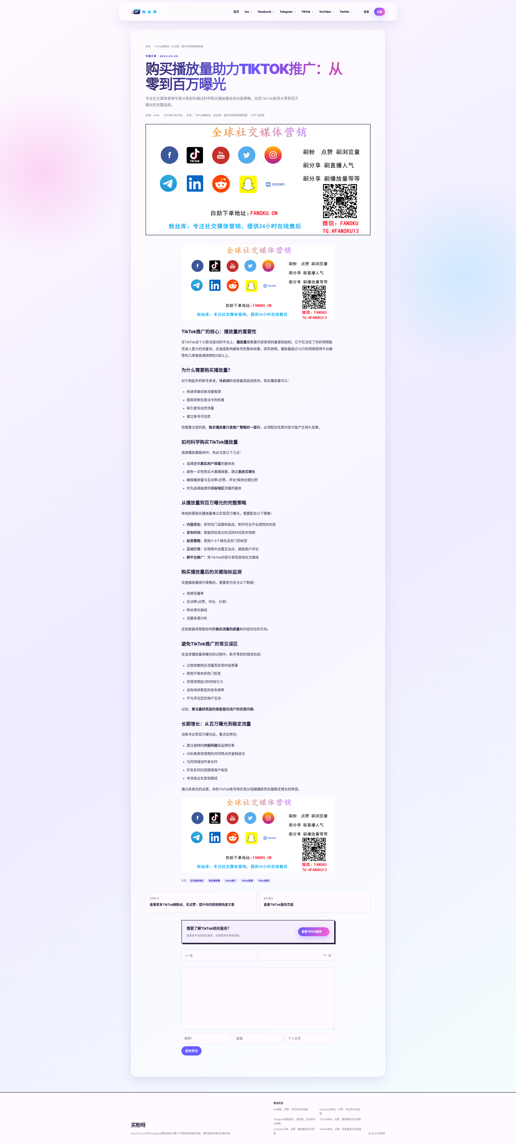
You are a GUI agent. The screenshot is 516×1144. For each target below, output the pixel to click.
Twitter (345, 11)
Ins (247, 11)
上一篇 (189, 955)
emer (156, 115)
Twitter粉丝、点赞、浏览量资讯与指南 (340, 1129)
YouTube (325, 11)
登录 (366, 11)
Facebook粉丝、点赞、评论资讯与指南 (339, 1111)
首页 (236, 11)
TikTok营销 (247, 880)
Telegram (286, 11)
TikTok (305, 11)
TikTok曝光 (263, 880)
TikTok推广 (230, 880)
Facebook (264, 11)
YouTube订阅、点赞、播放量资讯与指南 (294, 1131)
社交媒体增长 (197, 880)
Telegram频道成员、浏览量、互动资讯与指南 (294, 1121)
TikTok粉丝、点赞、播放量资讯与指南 (340, 1119)
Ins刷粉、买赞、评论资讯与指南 (291, 1109)
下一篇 (327, 955)
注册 (379, 11)
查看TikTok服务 (314, 931)
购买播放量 (214, 880)
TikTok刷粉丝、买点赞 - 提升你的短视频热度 (178, 46)
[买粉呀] (144, 12)
